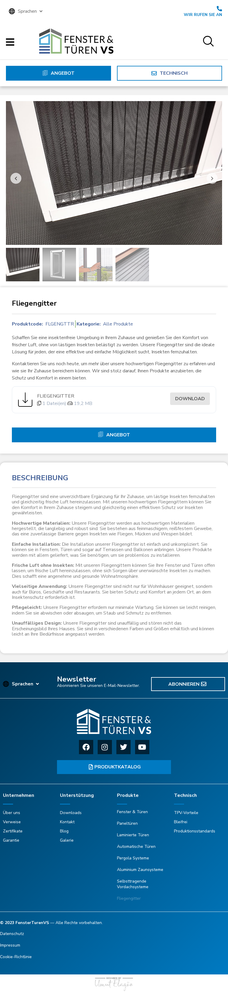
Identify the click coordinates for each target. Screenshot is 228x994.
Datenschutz (12, 933)
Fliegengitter (55, 396)
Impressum (10, 945)
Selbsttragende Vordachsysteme (132, 884)
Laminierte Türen (133, 835)
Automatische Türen (136, 846)
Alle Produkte (118, 324)
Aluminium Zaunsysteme (140, 869)
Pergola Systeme (133, 858)
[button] (26, 11)
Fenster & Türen (132, 812)
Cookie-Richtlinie (16, 957)
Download (190, 398)
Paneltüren (127, 823)
